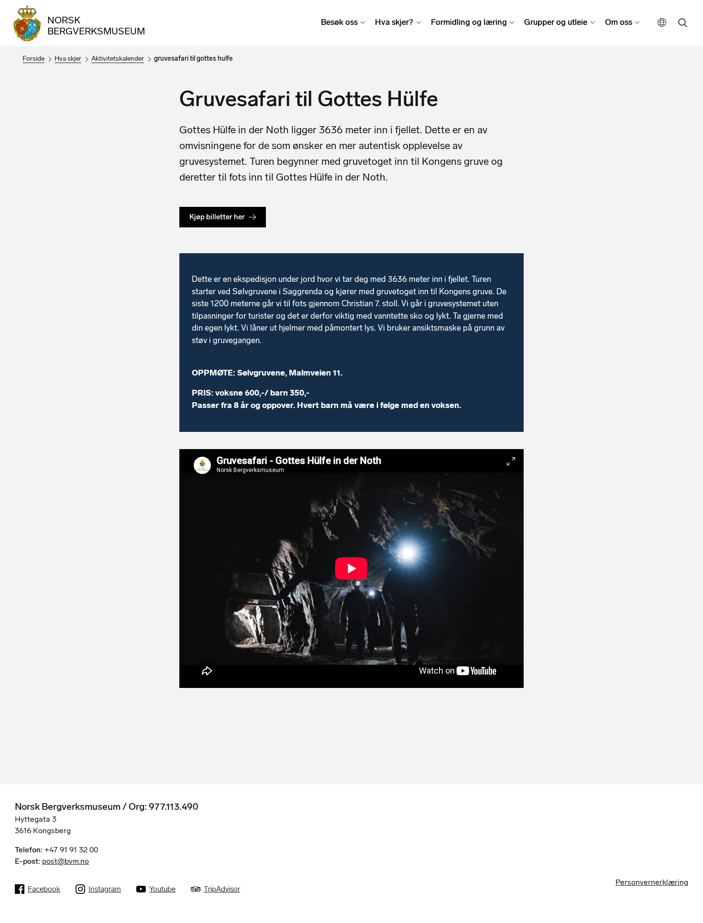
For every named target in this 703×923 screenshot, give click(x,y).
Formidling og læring (469, 22)
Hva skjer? (394, 22)
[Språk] (662, 23)
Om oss (618, 22)
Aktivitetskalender (117, 58)
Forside (33, 58)
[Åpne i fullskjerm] (511, 461)
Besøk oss (339, 22)
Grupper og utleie (555, 22)
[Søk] (683, 23)
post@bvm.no (65, 861)
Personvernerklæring (651, 882)
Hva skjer (68, 58)
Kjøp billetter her (217, 217)
